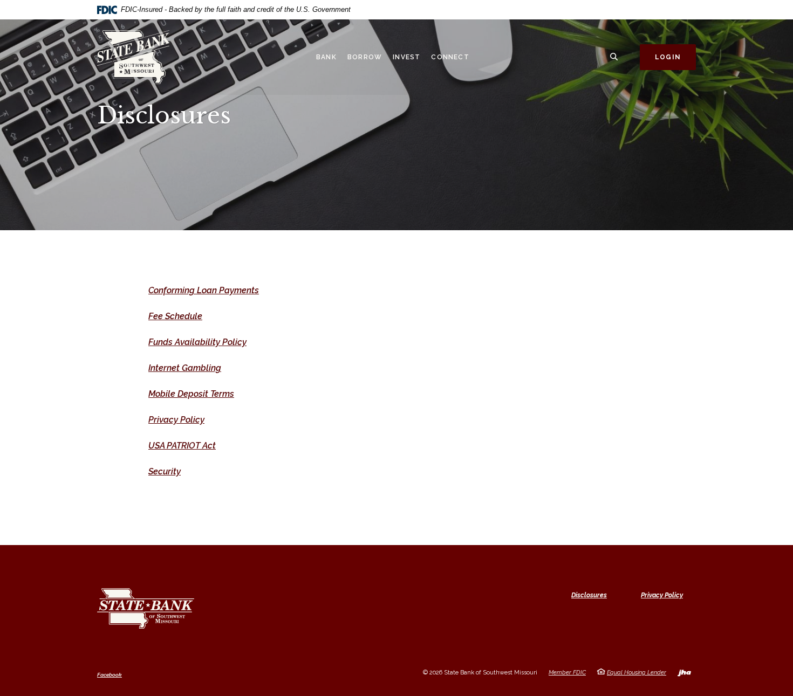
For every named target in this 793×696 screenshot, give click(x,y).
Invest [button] (406, 57)
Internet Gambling (184, 368)
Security (164, 471)
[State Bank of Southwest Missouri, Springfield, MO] (143, 57)
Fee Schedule (175, 316)
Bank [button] (326, 57)
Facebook (109, 675)
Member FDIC (567, 672)
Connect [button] (450, 57)
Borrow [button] (364, 57)
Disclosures (589, 595)
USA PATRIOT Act (182, 445)
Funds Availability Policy (197, 342)
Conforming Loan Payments (203, 290)
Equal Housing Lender (636, 672)
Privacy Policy (176, 420)
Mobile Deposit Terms (191, 394)
